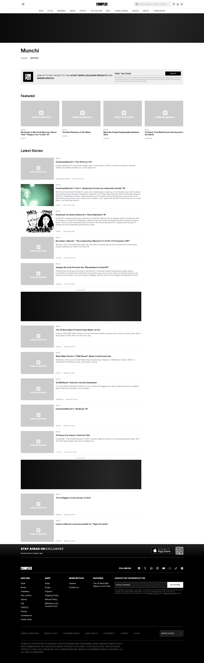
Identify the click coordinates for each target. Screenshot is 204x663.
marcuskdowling (63, 179)
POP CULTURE (96, 11)
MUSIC (72, 11)
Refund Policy (51, 599)
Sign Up (173, 73)
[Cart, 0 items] (181, 4)
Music (23, 130)
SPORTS (83, 11)
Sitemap (124, 633)
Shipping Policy (52, 595)
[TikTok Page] (176, 568)
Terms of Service (136, 81)
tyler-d (59, 452)
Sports (24, 599)
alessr (106, 138)
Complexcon (26, 615)
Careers (72, 583)
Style (23, 583)
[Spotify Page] (182, 568)
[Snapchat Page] (170, 568)
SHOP (41, 11)
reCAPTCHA (169, 79)
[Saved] (173, 4)
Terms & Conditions (30, 633)
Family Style (26, 619)
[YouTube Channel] (163, 568)
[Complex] (102, 4)
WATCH (146, 11)
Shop (47, 583)
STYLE (50, 11)
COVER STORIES (121, 11)
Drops (47, 587)
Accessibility (109, 633)
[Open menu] (23, 4)
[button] (171, 633)
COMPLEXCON (159, 11)
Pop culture (26, 595)
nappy (23, 138)
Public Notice (91, 633)
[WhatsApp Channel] (151, 568)
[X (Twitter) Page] (145, 568)
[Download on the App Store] (161, 550)
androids (148, 138)
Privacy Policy (122, 81)
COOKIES (137, 633)
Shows (24, 611)
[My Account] (177, 4)
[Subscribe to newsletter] (175, 585)
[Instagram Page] (157, 568)
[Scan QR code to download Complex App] (179, 550)
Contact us (74, 587)
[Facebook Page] (139, 568)
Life (22, 603)
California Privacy (71, 633)
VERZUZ (135, 11)
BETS (108, 11)
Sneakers (25, 591)
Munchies (34, 58)
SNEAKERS (61, 11)
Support (48, 591)
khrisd (65, 136)
